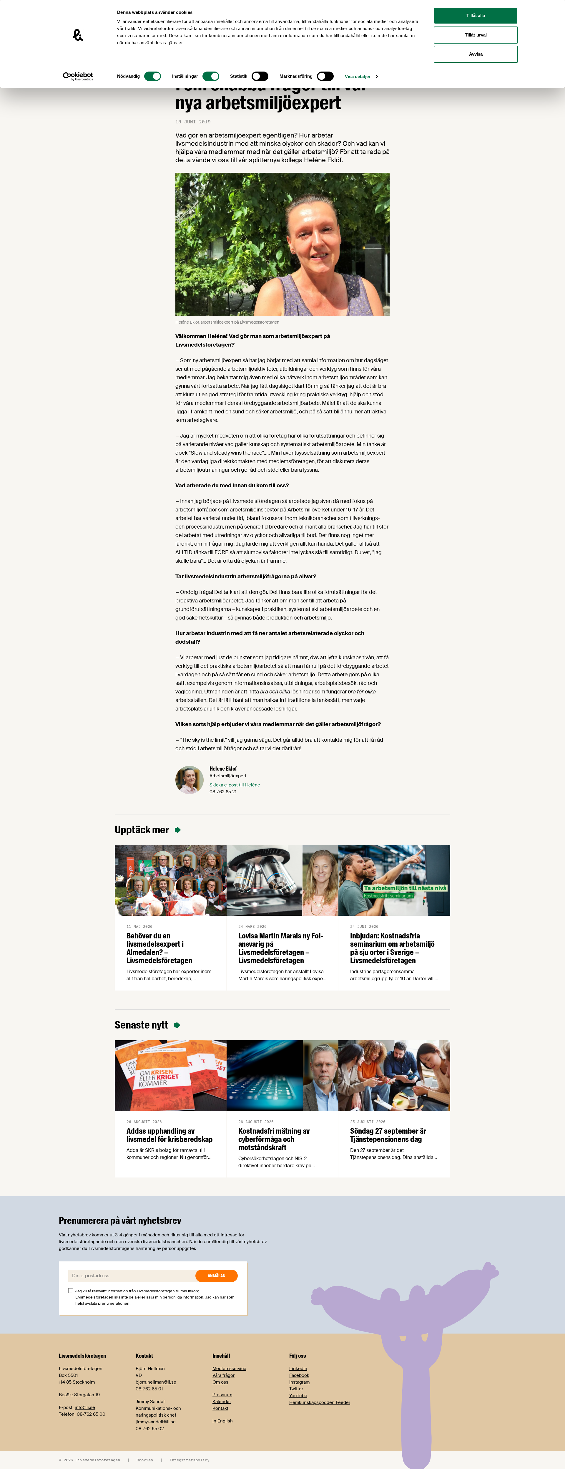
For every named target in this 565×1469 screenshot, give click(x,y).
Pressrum (222, 1395)
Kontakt (220, 1408)
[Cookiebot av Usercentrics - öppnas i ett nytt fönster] (78, 76)
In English (222, 1421)
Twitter (296, 1389)
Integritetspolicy (190, 1460)
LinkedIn (298, 1369)
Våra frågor (223, 1375)
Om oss (220, 1382)
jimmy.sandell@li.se (156, 1422)
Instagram (299, 1382)
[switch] (210, 76)
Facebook (299, 1375)
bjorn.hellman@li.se (156, 1382)
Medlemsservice (229, 1369)
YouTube (298, 1396)
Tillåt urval (476, 34)
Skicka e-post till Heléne (235, 785)
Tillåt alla (475, 15)
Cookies (145, 1460)
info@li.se (85, 1407)
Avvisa (476, 54)
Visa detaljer (357, 76)
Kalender (221, 1402)
